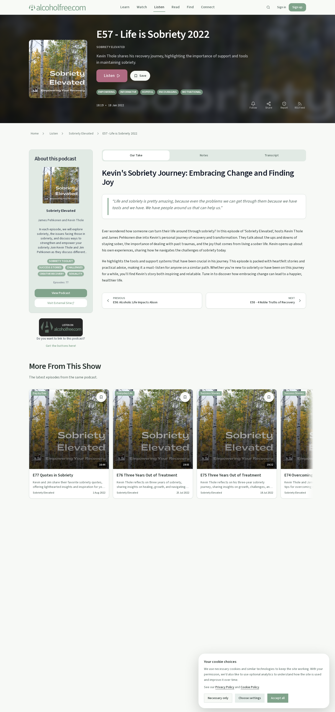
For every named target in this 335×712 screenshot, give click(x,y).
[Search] (268, 7)
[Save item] (101, 397)
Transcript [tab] (272, 155)
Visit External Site (59, 303)
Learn (124, 7)
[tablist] (204, 155)
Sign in (281, 7)
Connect (208, 7)
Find (190, 7)
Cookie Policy (250, 687)
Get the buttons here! (61, 346)
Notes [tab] (204, 155)
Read (176, 7)
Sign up (297, 7)
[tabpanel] (204, 222)
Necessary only (218, 698)
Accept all (278, 698)
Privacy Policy (224, 687)
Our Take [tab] (136, 155)
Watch (142, 7)
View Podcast (61, 293)
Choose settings (250, 698)
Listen (159, 7)
